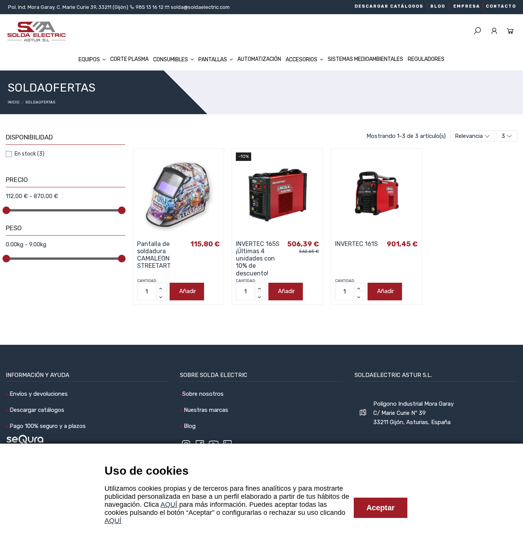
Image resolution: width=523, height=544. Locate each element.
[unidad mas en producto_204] (359, 287)
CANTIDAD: (147, 281)
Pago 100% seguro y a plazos (47, 426)
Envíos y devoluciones (38, 393)
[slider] (6, 210)
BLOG (437, 6)
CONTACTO (501, 6)
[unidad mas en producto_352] (161, 287)
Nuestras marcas (205, 409)
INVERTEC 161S (356, 243)
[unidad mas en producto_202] (260, 287)
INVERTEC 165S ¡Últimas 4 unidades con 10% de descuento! (257, 258)
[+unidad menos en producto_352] (161, 296)
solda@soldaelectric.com (200, 7)
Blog (189, 426)
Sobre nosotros (203, 393)
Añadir (187, 291)
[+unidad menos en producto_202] (260, 296)
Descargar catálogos (36, 409)
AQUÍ (168, 504)
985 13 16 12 (149, 7)
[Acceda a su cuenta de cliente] (494, 31)
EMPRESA (466, 6)
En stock (29, 154)
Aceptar (380, 507)
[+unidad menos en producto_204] (359, 296)
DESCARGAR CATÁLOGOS (389, 6)
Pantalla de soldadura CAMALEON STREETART (154, 255)
